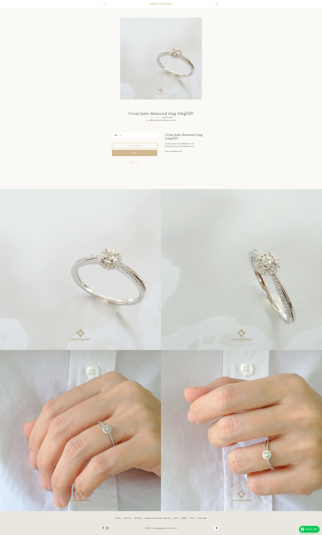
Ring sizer (138, 518)
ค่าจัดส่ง (148, 120)
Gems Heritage (159, 528)
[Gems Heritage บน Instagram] (107, 528)
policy (192, 518)
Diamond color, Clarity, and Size (158, 518)
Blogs (176, 518)
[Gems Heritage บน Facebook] (103, 528)
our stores (202, 518)
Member (184, 518)
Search (118, 518)
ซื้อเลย (134, 153)
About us (127, 518)
